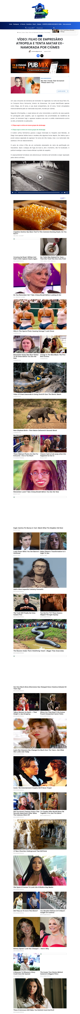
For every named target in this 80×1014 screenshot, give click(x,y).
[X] (41, 55)
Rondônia (29, 24)
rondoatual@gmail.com (36, 51)
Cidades (39, 24)
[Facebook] (38, 55)
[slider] (39, 192)
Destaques (16, 24)
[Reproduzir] (13, 192)
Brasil (34, 24)
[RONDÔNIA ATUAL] (40, 11)
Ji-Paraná (22, 24)
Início (10, 24)
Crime (23, 32)
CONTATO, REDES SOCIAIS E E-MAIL (52, 24)
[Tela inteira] (67, 192)
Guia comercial (67, 24)
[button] (40, 177)
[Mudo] (65, 192)
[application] (40, 177)
